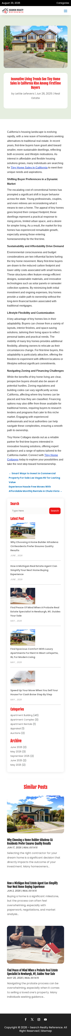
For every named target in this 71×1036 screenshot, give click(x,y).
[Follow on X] (32, 1019)
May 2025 (15, 764)
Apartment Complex (22, 719)
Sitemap (46, 1031)
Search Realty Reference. (46, 1027)
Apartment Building (21, 715)
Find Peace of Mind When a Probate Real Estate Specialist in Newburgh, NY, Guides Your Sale (35, 611)
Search (55, 510)
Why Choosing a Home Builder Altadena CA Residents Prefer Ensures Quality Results (34, 546)
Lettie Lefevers (24, 93)
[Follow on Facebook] (25, 1019)
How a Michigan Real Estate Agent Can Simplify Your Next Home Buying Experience (33, 570)
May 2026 (15, 751)
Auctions (15, 733)
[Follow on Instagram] (38, 1019)
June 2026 (16, 747)
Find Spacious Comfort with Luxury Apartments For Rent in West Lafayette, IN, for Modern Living (34, 653)
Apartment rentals (21, 724)
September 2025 (20, 756)
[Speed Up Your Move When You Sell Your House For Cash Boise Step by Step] (22, 679)
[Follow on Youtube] (45, 1019)
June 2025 (16, 760)
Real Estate (30, 847)
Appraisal (15, 728)
